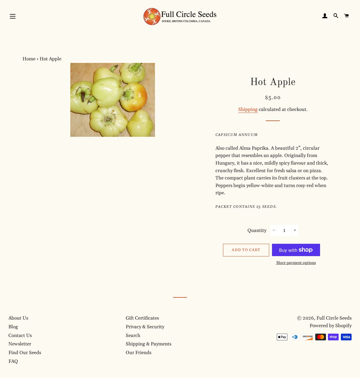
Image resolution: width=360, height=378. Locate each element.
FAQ (13, 361)
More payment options (296, 262)
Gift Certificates (142, 318)
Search (133, 336)
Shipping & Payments (148, 344)
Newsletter (19, 344)
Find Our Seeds (24, 353)
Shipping (248, 109)
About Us (18, 318)
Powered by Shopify (331, 326)
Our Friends (138, 353)
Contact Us (20, 336)
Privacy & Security (145, 327)
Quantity (257, 230)
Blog (13, 327)
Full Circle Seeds (334, 318)
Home (28, 59)
